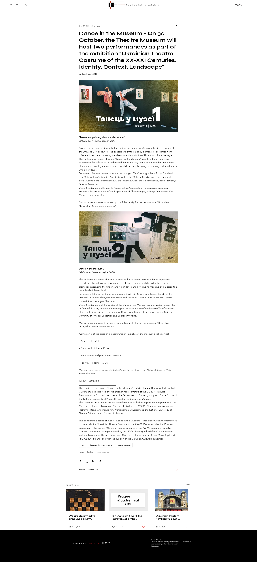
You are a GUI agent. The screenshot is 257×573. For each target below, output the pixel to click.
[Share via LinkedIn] (93, 461)
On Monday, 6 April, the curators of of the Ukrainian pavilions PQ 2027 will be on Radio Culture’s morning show (127, 517)
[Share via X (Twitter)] (87, 461)
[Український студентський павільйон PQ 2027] (171, 500)
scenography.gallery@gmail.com (164, 544)
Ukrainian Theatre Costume (100, 445)
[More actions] (176, 26)
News (82, 452)
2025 (107, 543)
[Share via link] (100, 461)
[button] (238, 4)
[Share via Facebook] (80, 461)
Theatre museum (124, 445)
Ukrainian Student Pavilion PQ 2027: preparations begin (168, 517)
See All (188, 484)
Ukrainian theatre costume (97, 452)
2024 (82, 445)
